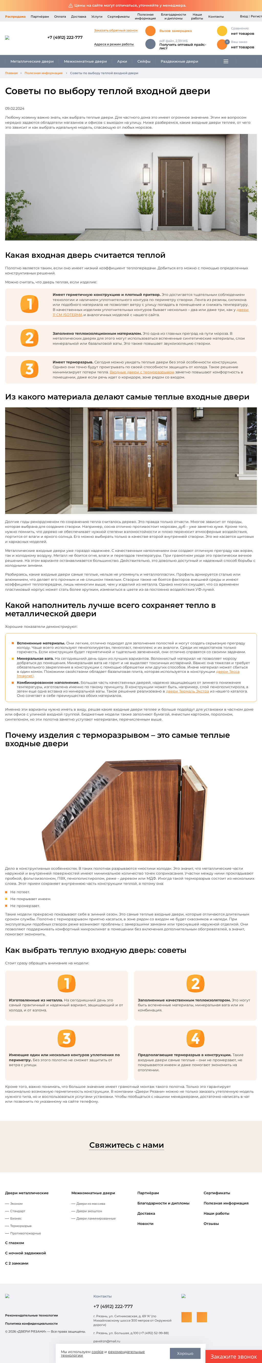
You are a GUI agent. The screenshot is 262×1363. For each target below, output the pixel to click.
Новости (145, 1223)
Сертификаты (118, 16)
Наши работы (197, 16)
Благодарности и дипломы (173, 16)
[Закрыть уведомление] (254, 6)
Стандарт (17, 1211)
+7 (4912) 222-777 (65, 38)
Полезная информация (145, 16)
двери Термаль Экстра (187, 691)
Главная (11, 73)
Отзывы (211, 1223)
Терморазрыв (20, 1226)
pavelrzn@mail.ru (106, 1341)
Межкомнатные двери (85, 61)
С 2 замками (16, 1263)
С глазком (14, 1243)
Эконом (16, 1203)
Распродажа (15, 16)
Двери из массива (91, 1203)
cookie (97, 1351)
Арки (122, 61)
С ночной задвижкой (25, 1253)
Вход (244, 16)
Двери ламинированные (96, 1218)
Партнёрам (40, 16)
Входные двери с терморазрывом (142, 372)
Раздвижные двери (179, 61)
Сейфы (143, 61)
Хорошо (185, 1353)
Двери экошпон (89, 1211)
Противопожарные (25, 1233)
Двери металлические (27, 1193)
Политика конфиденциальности (31, 1323)
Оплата (60, 16)
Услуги (96, 16)
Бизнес (16, 1218)
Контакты (216, 16)
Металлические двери (32, 61)
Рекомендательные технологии (31, 1315)
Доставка (78, 16)
